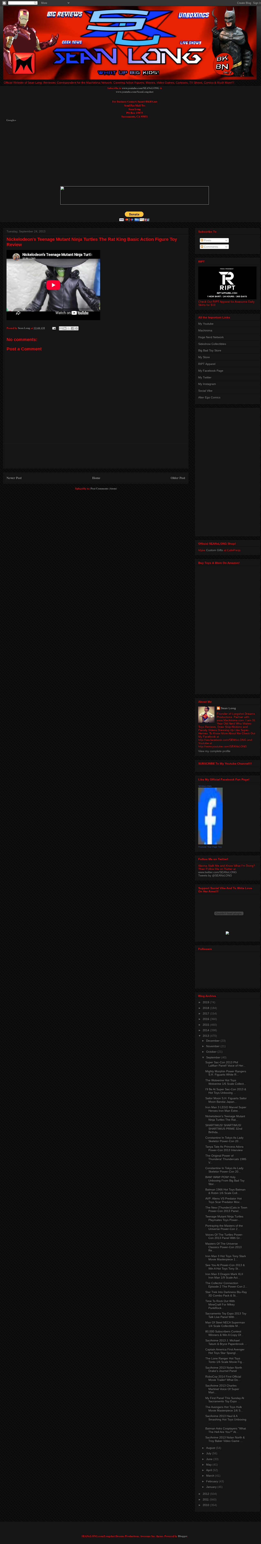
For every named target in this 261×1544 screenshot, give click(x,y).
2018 (206, 1008)
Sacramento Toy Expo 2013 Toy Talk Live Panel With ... (225, 1315)
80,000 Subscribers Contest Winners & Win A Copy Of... (224, 1333)
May (209, 1464)
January (211, 1486)
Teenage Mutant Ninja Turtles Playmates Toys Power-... (224, 1218)
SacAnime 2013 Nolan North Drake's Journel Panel (223, 1369)
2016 (206, 1019)
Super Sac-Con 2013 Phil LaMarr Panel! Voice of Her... (225, 1064)
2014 (206, 1030)
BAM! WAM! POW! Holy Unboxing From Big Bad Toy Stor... (224, 1180)
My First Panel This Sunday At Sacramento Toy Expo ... (224, 1399)
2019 (206, 1002)
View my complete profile (214, 751)
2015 (206, 1024)
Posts (207, 240)
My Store (204, 357)
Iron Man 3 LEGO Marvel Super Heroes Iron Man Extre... (225, 1109)
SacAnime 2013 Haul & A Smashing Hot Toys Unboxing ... (225, 1419)
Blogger (182, 1536)
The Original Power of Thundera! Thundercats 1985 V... (225, 1159)
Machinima (205, 330)
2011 (206, 1499)
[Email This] (61, 328)
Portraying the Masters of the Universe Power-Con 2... (224, 1227)
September (213, 1057)
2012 (206, 1493)
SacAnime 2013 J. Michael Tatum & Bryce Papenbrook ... (226, 1342)
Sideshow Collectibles (212, 344)
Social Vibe (205, 390)
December (213, 1040)
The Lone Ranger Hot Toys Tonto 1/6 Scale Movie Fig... (224, 1360)
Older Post (178, 478)
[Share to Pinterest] (76, 328)
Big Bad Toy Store (209, 350)
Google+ (11, 120)
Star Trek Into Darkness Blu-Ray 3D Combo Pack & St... (226, 1293)
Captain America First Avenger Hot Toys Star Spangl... (224, 1351)
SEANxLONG (205, 786)
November (213, 1046)
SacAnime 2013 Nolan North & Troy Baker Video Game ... (225, 1439)
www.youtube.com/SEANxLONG (140, 88)
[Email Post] (53, 328)
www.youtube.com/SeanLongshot (134, 92)
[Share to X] (69, 328)
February (212, 1481)
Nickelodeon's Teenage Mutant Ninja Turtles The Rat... (225, 1118)
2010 (206, 1505)
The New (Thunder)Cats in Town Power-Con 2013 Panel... (226, 1209)
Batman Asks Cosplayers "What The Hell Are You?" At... (225, 1430)
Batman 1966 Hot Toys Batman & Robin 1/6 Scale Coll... (225, 1191)
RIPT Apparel (206, 364)
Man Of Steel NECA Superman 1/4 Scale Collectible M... (225, 1324)
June (209, 1459)
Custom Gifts (214, 550)
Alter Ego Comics (209, 397)
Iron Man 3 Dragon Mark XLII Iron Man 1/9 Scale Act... (224, 1275)
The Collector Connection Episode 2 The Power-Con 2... (226, 1284)
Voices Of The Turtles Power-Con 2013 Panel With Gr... (224, 1236)
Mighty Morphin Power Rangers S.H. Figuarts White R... (225, 1073)
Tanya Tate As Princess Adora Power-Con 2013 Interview (224, 1148)
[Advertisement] (105, 153)
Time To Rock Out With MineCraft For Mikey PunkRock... (220, 1304)
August (211, 1447)
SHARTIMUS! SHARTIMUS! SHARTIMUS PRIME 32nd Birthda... (223, 1129)
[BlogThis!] (65, 328)
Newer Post (14, 478)
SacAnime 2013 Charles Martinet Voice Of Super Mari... (222, 1389)
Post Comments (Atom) (104, 488)
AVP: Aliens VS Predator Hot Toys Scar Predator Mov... (223, 1200)
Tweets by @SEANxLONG (215, 875)
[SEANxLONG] (210, 843)
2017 (206, 1013)
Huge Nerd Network (211, 337)
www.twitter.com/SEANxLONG (217, 872)
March (210, 1475)
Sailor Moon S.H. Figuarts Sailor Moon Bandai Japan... (226, 1100)
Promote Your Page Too (210, 847)
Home (96, 478)
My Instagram (207, 384)
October (211, 1051)
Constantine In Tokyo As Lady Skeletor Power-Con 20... (224, 1139)
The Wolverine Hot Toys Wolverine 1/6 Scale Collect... (225, 1082)
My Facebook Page (210, 370)
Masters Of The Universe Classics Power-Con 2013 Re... (223, 1247)
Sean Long (228, 708)
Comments (210, 246)
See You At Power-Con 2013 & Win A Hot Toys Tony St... (225, 1266)
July (209, 1453)
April (209, 1470)
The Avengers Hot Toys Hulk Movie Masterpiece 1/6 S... (224, 1408)
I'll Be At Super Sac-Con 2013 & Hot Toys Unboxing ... (225, 1091)
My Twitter (204, 377)
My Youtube (205, 323)
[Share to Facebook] (73, 328)
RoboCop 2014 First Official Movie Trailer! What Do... (223, 1378)
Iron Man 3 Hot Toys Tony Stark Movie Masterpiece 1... (225, 1257)
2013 (206, 1035)
